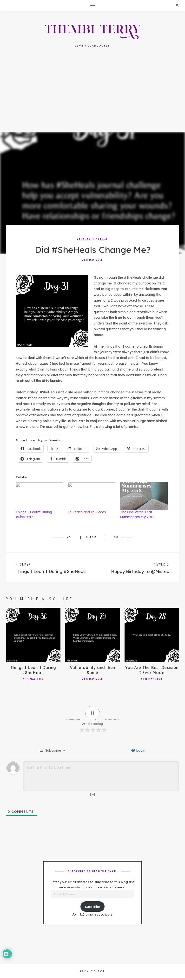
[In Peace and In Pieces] (91, 496)
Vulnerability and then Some (92, 670)
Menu (92, 5)
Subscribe (92, 907)
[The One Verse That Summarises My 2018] (144, 496)
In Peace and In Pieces (87, 512)
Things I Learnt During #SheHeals (33, 670)
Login (140, 750)
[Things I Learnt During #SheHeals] (39, 496)
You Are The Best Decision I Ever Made (151, 670)
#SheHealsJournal (92, 239)
